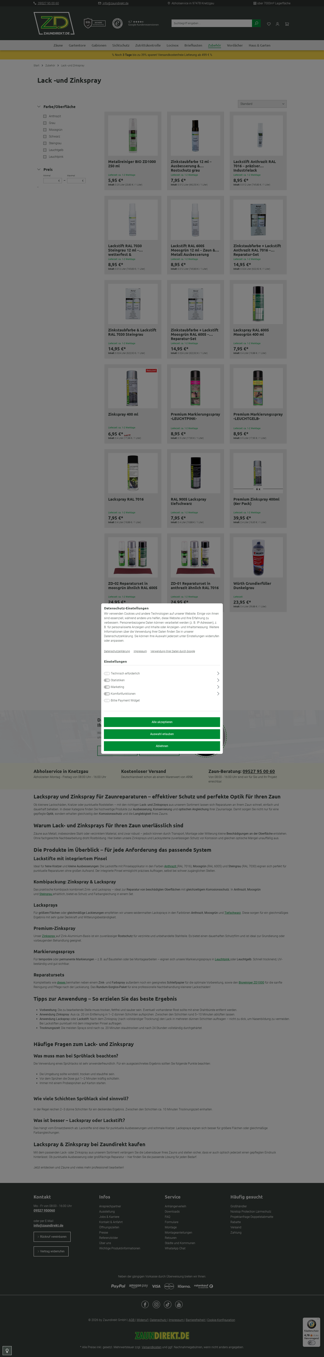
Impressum (140, 651)
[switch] (107, 680)
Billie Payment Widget (125, 700)
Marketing (117, 687)
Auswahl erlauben (162, 734)
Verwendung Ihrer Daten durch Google (173, 651)
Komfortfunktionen (123, 693)
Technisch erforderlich (125, 673)
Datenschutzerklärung (117, 651)
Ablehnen (162, 746)
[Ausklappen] (218, 673)
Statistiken (118, 680)
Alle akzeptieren (162, 722)
